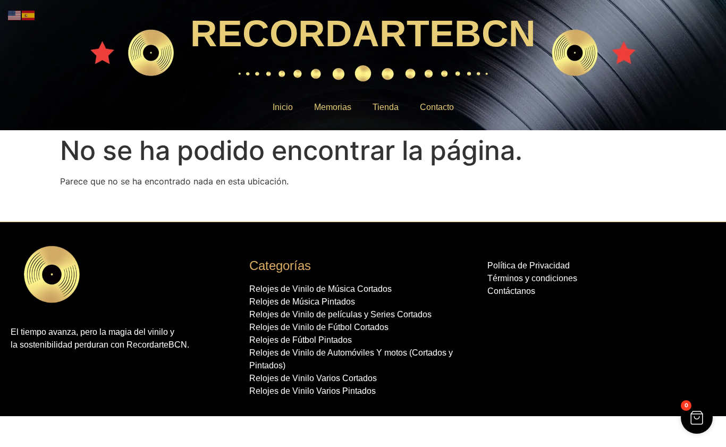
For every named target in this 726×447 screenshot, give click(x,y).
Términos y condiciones (532, 278)
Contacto (437, 107)
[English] (15, 14)
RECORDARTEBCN (363, 33)
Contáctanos (511, 291)
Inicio (283, 107)
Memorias (332, 107)
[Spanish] (29, 14)
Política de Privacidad (528, 265)
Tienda (386, 107)
